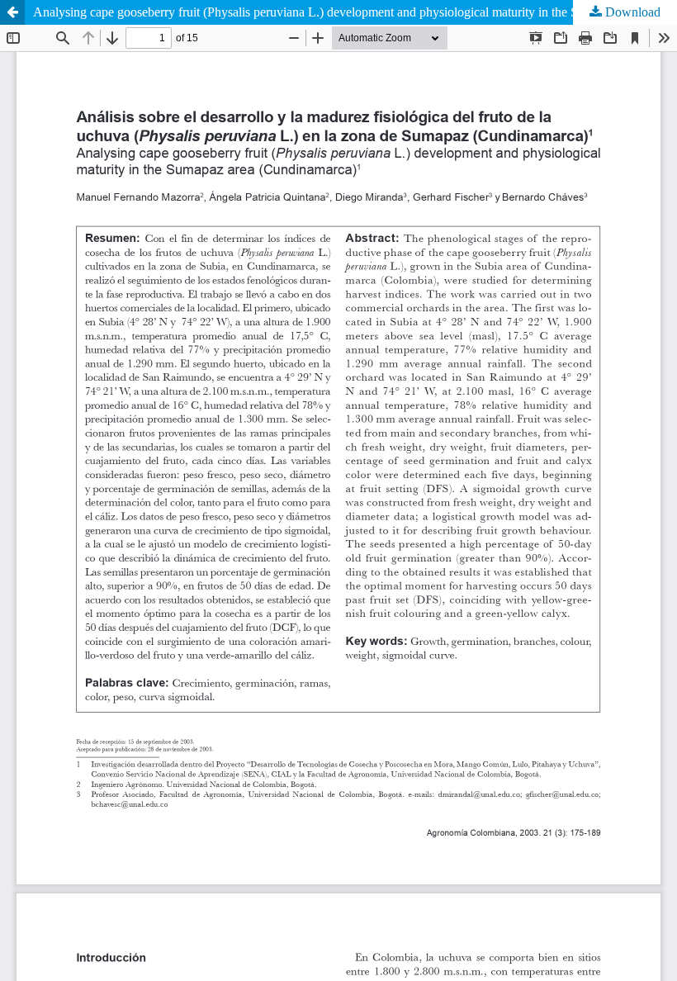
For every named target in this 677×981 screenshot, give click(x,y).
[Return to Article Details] (12, 12)
